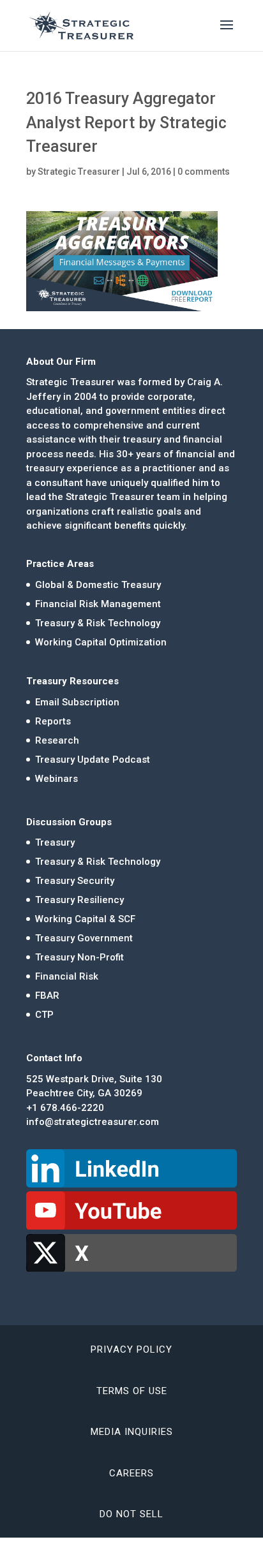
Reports (53, 721)
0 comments (203, 171)
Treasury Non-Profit (79, 957)
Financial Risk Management (98, 604)
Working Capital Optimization (101, 642)
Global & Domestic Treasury (98, 585)
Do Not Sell (131, 1514)
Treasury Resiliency (79, 900)
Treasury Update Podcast (92, 759)
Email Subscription (77, 702)
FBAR (47, 995)
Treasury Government (84, 938)
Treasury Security (74, 880)
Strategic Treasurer (79, 171)
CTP (44, 1014)
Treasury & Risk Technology (97, 623)
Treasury (55, 842)
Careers (131, 1473)
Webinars (56, 778)
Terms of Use (131, 1391)
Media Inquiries (132, 1431)
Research (57, 740)
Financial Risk (66, 976)
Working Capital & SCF (85, 919)
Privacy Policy (131, 1349)
